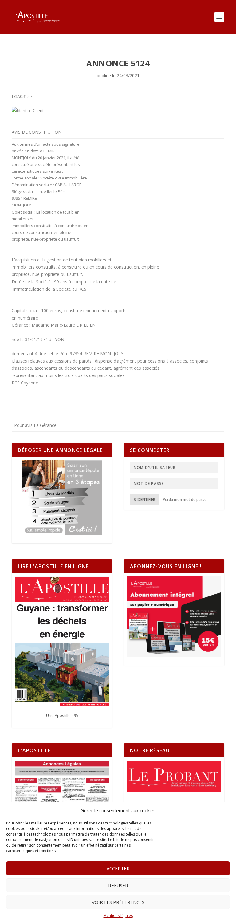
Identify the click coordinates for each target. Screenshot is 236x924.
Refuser (118, 885)
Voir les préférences (118, 902)
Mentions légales (118, 915)
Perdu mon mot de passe (184, 499)
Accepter (118, 868)
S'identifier (144, 499)
